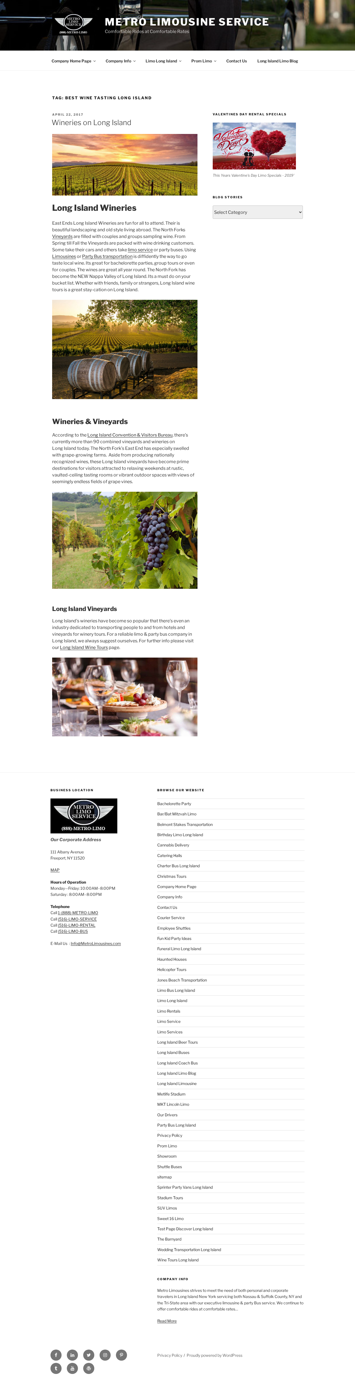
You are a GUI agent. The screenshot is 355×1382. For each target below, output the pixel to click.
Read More (167, 1320)
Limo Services (169, 1031)
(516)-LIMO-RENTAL (76, 925)
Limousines (64, 256)
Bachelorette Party (174, 803)
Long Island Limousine (177, 1083)
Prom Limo (201, 61)
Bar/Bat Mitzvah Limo (176, 814)
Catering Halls (169, 855)
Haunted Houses (172, 959)
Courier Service (171, 917)
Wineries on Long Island (91, 122)
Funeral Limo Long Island (179, 948)
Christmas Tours (171, 876)
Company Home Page (71, 61)
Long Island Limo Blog (277, 61)
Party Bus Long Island (176, 1125)
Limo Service (169, 1021)
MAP (55, 870)
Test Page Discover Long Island (185, 1228)
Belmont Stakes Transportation (185, 824)
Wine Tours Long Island (178, 1259)
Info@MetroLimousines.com (96, 943)
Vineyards (62, 236)
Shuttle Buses (169, 1166)
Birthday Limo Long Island (180, 834)
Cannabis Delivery (173, 845)
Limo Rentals (168, 1011)
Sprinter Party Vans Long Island (185, 1187)
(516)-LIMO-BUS (73, 931)
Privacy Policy (169, 1135)
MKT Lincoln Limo (173, 1104)
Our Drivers (167, 1114)
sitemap (164, 1177)
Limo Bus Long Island (176, 990)
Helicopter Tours (171, 969)
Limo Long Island (161, 61)
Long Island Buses (173, 1052)
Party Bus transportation (107, 256)
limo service (140, 249)
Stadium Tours (170, 1197)
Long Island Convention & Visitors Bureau (130, 435)
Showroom (167, 1156)
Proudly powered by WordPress (214, 1355)
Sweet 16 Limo (170, 1218)
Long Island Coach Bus (177, 1063)
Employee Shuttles (174, 928)
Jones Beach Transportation (182, 980)
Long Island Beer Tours (177, 1042)
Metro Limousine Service (187, 22)
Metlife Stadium (171, 1094)
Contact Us (236, 61)
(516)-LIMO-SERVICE (77, 919)
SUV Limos (167, 1208)
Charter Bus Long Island (178, 865)
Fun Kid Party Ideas (174, 938)
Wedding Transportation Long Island (189, 1249)
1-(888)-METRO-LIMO (78, 912)
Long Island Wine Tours (84, 647)
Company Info (118, 61)
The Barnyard (169, 1239)
